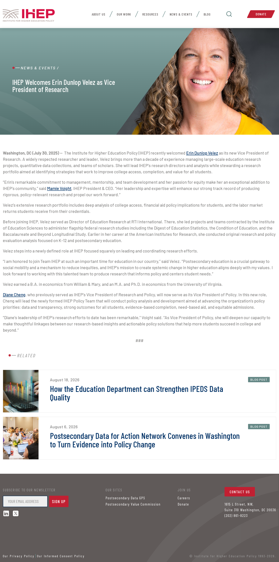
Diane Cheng (14, 294)
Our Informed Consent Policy (61, 556)
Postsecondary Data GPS (125, 498)
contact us (240, 491)
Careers (184, 498)
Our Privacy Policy (18, 556)
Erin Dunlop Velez (202, 152)
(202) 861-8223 (236, 515)
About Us (98, 14)
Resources (150, 14)
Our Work (124, 14)
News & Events (181, 14)
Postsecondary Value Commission (133, 504)
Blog (207, 14)
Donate (261, 14)
